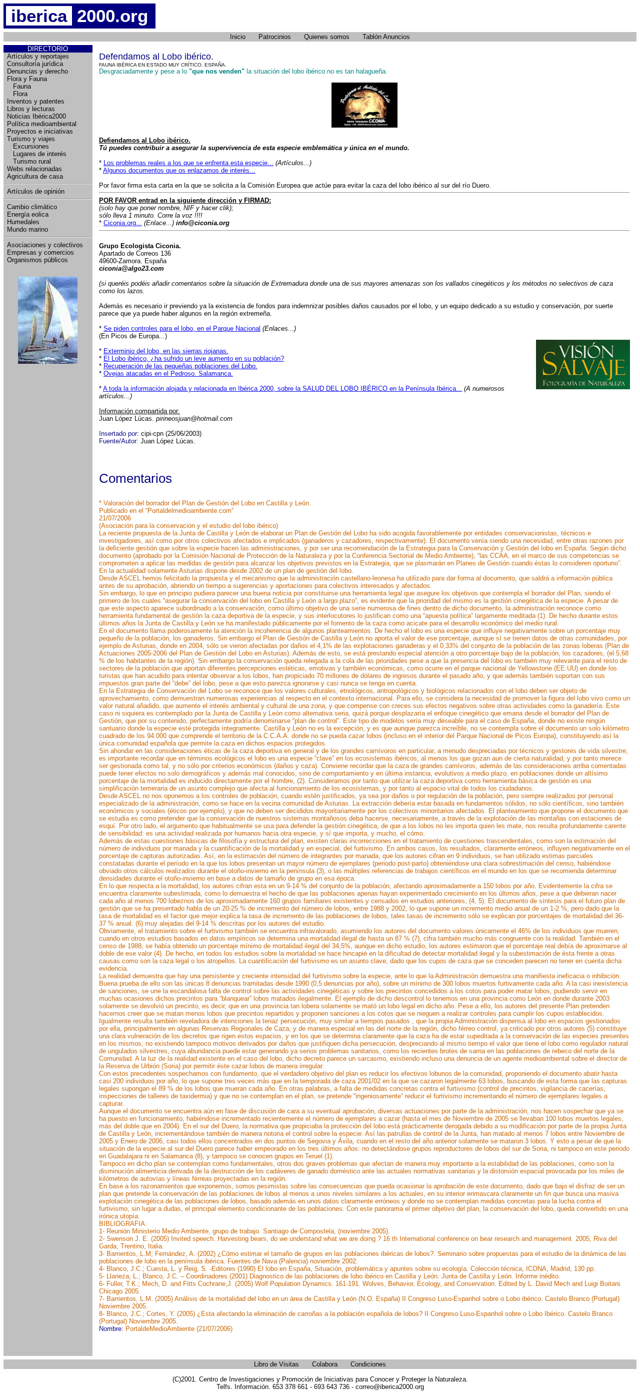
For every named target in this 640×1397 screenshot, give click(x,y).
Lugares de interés (36, 154)
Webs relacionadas (34, 169)
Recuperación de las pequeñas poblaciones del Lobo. (181, 366)
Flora (17, 94)
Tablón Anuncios (386, 37)
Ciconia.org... (123, 223)
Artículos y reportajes (38, 56)
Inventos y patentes (35, 101)
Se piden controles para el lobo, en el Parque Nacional (182, 328)
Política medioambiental (41, 124)
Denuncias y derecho (37, 71)
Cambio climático (32, 207)
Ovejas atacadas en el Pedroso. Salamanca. (168, 373)
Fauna (19, 86)
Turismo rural (29, 161)
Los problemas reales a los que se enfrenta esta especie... (189, 163)
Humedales (23, 222)
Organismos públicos (37, 260)
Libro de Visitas (276, 1364)
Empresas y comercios (40, 252)
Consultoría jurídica (35, 64)
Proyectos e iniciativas (40, 131)
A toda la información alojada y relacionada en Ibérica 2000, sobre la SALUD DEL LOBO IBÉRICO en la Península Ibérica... (282, 388)
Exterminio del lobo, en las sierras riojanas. (166, 351)
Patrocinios (274, 37)
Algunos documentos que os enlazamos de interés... (179, 170)
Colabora (325, 1364)
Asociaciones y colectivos (45, 245)
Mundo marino (27, 229)
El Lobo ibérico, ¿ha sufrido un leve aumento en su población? (194, 358)
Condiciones (368, 1364)
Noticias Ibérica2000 (36, 116)
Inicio (238, 37)
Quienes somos (327, 37)
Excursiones (28, 146)
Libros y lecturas (31, 109)
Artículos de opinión (35, 191)
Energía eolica (27, 214)
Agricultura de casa (35, 176)
